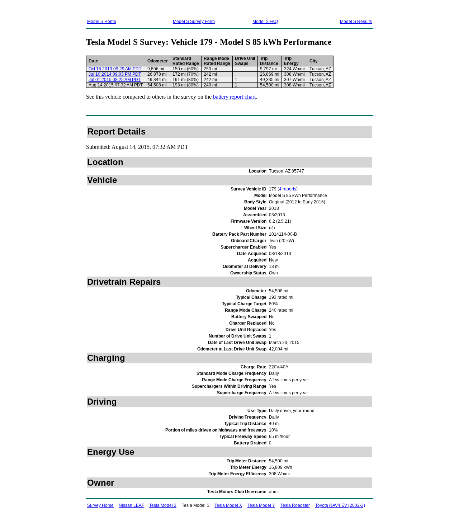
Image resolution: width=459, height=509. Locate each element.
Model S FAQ (265, 21)
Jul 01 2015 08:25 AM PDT (115, 79)
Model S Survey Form (194, 21)
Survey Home (100, 505)
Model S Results (356, 21)
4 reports (287, 189)
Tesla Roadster (295, 505)
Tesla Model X (228, 505)
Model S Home (101, 21)
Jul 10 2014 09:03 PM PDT (115, 74)
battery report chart (234, 97)
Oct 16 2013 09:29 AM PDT (115, 68)
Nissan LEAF (131, 505)
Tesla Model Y (261, 505)
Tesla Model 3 (162, 505)
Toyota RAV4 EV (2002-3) (340, 505)
